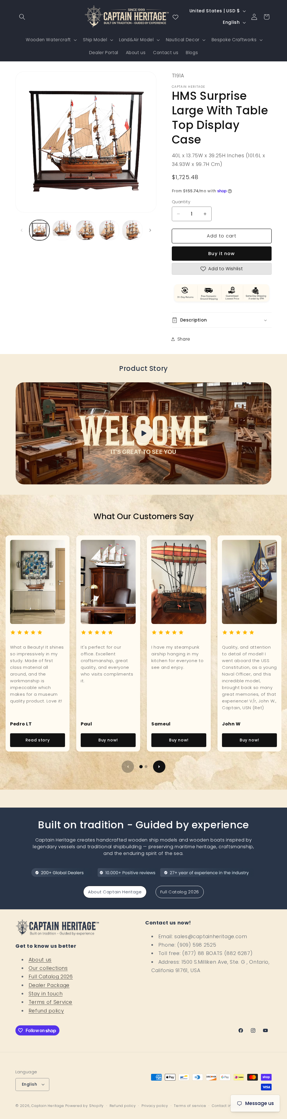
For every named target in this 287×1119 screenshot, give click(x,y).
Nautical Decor (183, 40)
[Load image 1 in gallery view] (39, 230)
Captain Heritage (47, 1105)
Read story (38, 740)
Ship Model (95, 40)
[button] (22, 17)
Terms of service (190, 1105)
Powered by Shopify (84, 1105)
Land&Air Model (136, 40)
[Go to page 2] (146, 766)
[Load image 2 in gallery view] (62, 230)
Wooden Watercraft (48, 40)
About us (40, 959)
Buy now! (108, 740)
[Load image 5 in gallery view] (132, 230)
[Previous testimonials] (128, 766)
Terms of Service (51, 1002)
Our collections (48, 968)
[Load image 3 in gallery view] (86, 230)
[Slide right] (150, 230)
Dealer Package (49, 985)
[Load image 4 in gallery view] (109, 230)
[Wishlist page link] (175, 17)
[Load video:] (143, 433)
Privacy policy (155, 1105)
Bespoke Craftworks (234, 40)
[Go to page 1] (141, 766)
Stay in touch (46, 993)
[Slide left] (21, 230)
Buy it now (221, 253)
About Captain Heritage (115, 892)
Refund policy (46, 1010)
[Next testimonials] (159, 766)
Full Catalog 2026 (179, 892)
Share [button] (183, 339)
